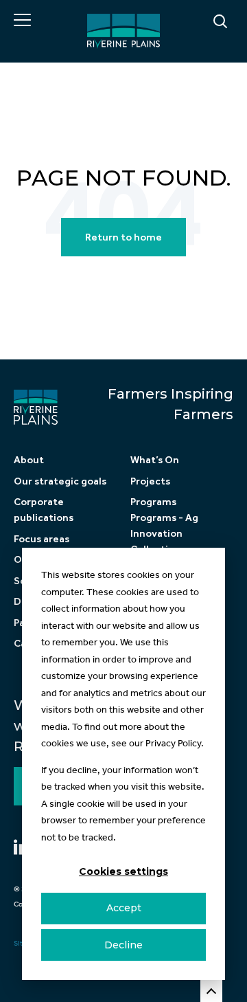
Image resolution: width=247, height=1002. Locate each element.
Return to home (123, 237)
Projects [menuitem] (150, 481)
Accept (123, 908)
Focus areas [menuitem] (41, 539)
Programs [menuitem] (153, 502)
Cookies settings (123, 871)
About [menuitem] (29, 460)
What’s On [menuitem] (154, 460)
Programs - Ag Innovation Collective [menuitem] (164, 533)
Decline (123, 945)
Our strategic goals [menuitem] (60, 481)
